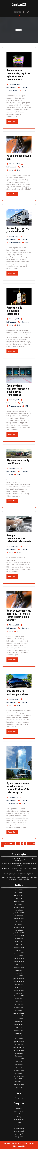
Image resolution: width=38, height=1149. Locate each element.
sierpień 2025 (19, 916)
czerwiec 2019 (19, 1084)
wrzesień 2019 (19, 1076)
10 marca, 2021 (14, 625)
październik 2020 (19, 1047)
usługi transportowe (19, 1134)
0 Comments (25, 87)
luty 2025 (19, 921)
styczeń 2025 (19, 924)
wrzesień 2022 (19, 981)
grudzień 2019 (19, 1070)
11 (25, 843)
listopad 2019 (19, 1073)
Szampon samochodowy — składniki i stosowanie (18, 538)
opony (19, 1117)
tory (19, 1125)
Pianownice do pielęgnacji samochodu (14, 310)
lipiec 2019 (19, 1082)
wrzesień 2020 (19, 1050)
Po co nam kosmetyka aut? (18, 157)
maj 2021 (19, 1027)
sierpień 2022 (19, 984)
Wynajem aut (13, 804)
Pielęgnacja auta (19, 1119)
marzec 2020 (19, 1064)
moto (11, 170)
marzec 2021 (19, 1033)
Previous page (7, 843)
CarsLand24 (19, 4)
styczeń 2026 (19, 904)
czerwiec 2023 (19, 961)
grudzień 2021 (19, 1007)
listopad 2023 (19, 956)
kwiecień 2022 (19, 996)
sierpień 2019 (19, 1079)
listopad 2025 (19, 910)
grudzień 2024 (19, 927)
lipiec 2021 (19, 1021)
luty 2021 (19, 1036)
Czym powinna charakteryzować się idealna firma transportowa (18, 389)
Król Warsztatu (11, 87)
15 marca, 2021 (14, 546)
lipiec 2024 (19, 941)
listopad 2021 (19, 1010)
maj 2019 (19, 1087)
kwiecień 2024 (19, 947)
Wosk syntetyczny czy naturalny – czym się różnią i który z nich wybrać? (18, 615)
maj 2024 (19, 944)
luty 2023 (19, 973)
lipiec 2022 (19, 987)
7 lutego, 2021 (14, 797)
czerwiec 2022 (19, 990)
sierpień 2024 (19, 938)
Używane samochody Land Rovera (17, 461)
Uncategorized (19, 1131)
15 (31, 843)
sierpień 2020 (19, 1053)
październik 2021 (19, 1013)
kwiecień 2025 (19, 918)
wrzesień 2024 (19, 936)
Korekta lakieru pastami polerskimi (17, 692)
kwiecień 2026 (19, 901)
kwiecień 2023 (19, 967)
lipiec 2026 (19, 893)
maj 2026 (19, 898)
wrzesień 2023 (19, 958)
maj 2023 (19, 964)
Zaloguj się (19, 1098)
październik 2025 (19, 913)
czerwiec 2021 (19, 1024)
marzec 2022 (19, 999)
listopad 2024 (19, 930)
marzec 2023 (19, 970)
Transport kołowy (15, 243)
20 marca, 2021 (14, 400)
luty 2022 (19, 1001)
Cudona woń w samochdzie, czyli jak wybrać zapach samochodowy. (18, 74)
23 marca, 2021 (14, 236)
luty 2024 (19, 950)
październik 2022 (19, 978)
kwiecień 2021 (19, 1030)
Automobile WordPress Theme (17, 1143)
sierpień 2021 (19, 1019)
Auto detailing (13, 91)
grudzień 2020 (19, 1041)
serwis (19, 1122)
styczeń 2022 (19, 1004)
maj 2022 (19, 993)
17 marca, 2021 (14, 468)
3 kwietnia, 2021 (14, 164)
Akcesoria (19, 1108)
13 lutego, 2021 (14, 699)
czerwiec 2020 (19, 1059)
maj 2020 (19, 1062)
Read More (12, 121)
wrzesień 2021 (19, 1016)
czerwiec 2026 (19, 895)
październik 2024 (19, 933)
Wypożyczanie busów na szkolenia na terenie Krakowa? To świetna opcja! (17, 787)
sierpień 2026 (19, 890)
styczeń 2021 (19, 1039)
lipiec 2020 (19, 1056)
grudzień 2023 (19, 953)
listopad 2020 (19, 1044)
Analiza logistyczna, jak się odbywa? (17, 229)
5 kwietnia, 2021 (14, 84)
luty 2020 (19, 1067)
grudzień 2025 (19, 907)
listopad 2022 (19, 976)
